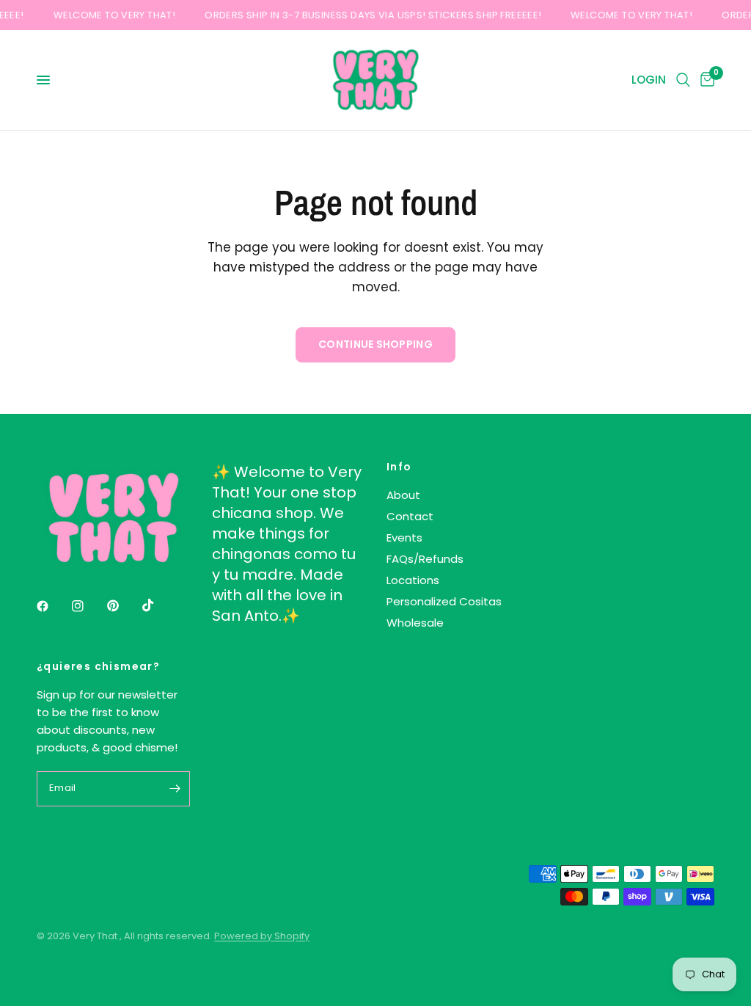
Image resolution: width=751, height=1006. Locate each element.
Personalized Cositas (444, 601)
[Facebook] (53, 606)
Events (404, 537)
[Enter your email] (175, 788)
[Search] (683, 80)
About (403, 495)
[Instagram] (88, 606)
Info (399, 467)
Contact (410, 516)
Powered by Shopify (261, 936)
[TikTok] (158, 605)
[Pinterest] (123, 606)
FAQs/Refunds (425, 558)
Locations (413, 580)
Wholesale (415, 622)
